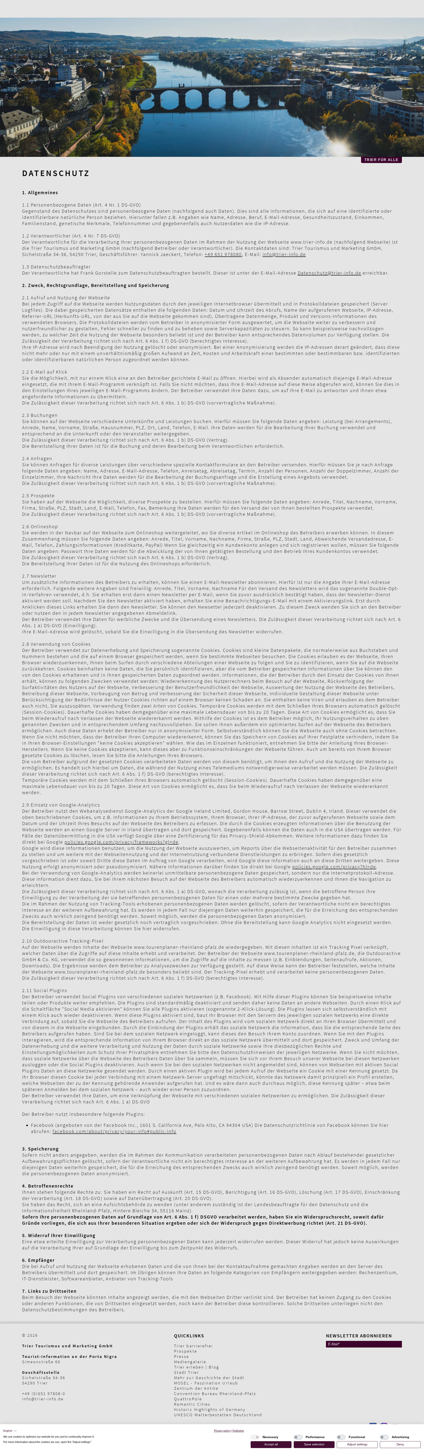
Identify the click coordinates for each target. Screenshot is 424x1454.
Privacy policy (222, 1430)
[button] (10, 1430)
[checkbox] (255, 1437)
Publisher (238, 1430)
